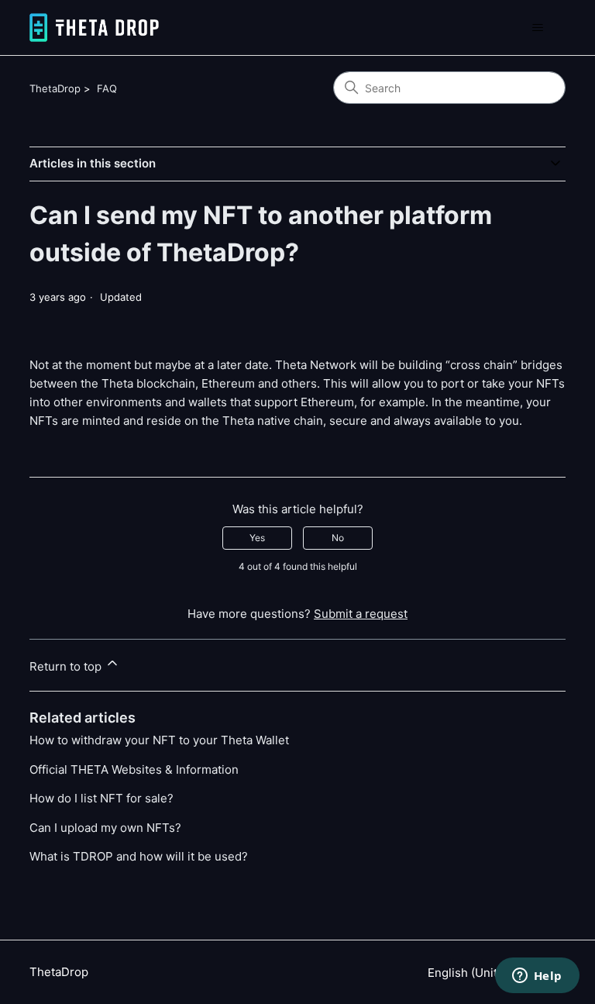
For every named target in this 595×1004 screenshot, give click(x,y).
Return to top (67, 666)
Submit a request (361, 613)
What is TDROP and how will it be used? (138, 856)
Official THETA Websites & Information (134, 769)
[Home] (94, 27)
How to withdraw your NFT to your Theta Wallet (159, 740)
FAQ (107, 88)
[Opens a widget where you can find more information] (537, 976)
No (338, 537)
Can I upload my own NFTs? (105, 827)
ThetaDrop (55, 88)
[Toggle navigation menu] (538, 28)
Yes (257, 537)
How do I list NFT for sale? (101, 798)
